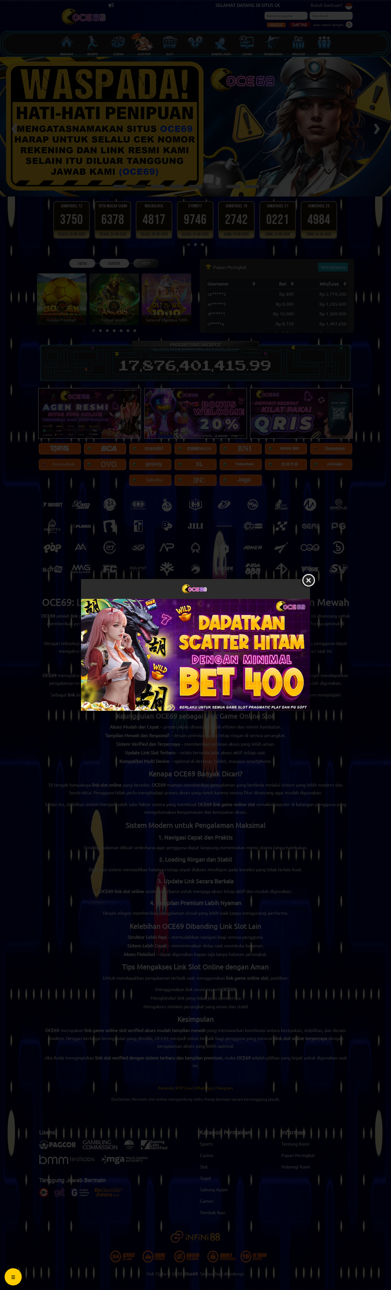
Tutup (308, 580)
